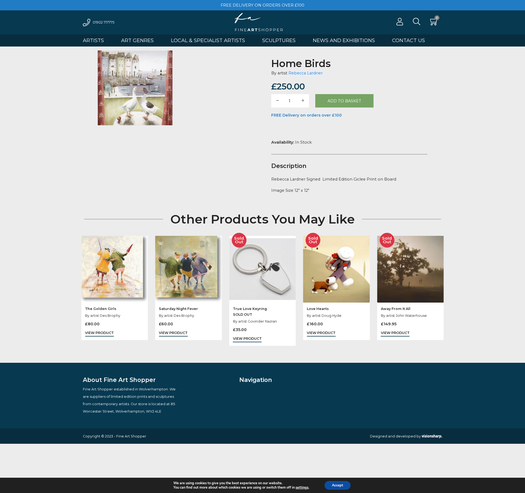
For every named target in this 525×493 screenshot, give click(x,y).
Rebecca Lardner (305, 73)
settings (302, 487)
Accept (337, 485)
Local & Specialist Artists (208, 40)
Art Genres (137, 40)
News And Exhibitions (344, 40)
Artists (93, 40)
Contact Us (408, 40)
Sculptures (279, 40)
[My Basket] (434, 23)
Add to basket (344, 100)
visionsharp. (432, 436)
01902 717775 (103, 22)
